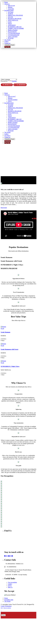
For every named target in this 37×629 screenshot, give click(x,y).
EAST (10, 22)
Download (7, 141)
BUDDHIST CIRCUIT (15, 27)
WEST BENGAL (13, 20)
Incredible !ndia (8, 599)
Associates (11, 9)
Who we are (11, 5)
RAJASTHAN (12, 31)
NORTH (10, 13)
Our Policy (7, 135)
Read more (4, 207)
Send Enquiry (4, 63)
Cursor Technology (6, 606)
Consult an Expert (9, 45)
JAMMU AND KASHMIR (16, 28)
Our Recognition (12, 99)
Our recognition (12, 582)
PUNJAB (10, 38)
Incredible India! (9, 10)
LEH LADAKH (12, 36)
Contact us (7, 43)
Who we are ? (12, 96)
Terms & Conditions (7, 607)
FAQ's (10, 101)
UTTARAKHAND (13, 35)
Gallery (6, 41)
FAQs (2, 607)
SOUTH (10, 17)
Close (3, 615)
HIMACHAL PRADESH (15, 15)
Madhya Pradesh (12, 30)
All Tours (10, 12)
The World (7, 40)
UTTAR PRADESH (14, 33)
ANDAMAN (12, 25)
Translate (14, 81)
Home (6, 2)
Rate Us (10, 587)
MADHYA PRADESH (14, 18)
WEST (10, 23)
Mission (10, 7)
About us (7, 4)
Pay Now (7, 47)
